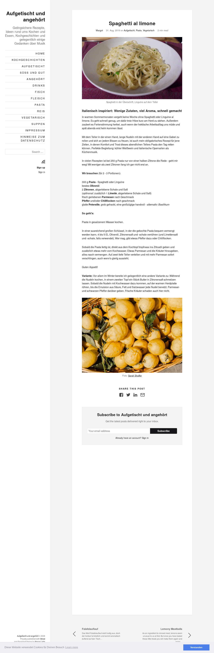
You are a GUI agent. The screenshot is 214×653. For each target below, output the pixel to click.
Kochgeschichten (28, 60)
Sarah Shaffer (135, 375)
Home (40, 53)
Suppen (38, 124)
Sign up (41, 167)
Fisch (40, 92)
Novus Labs (40, 641)
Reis (41, 111)
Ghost (42, 638)
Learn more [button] (71, 647)
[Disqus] (132, 484)
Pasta (40, 104)
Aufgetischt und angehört (25, 16)
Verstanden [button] (196, 647)
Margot (99, 30)
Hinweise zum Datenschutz (33, 138)
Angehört (36, 79)
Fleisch (38, 98)
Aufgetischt (33, 66)
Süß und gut (32, 72)
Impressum (35, 130)
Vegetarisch (33, 117)
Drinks (39, 85)
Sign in (41, 172)
